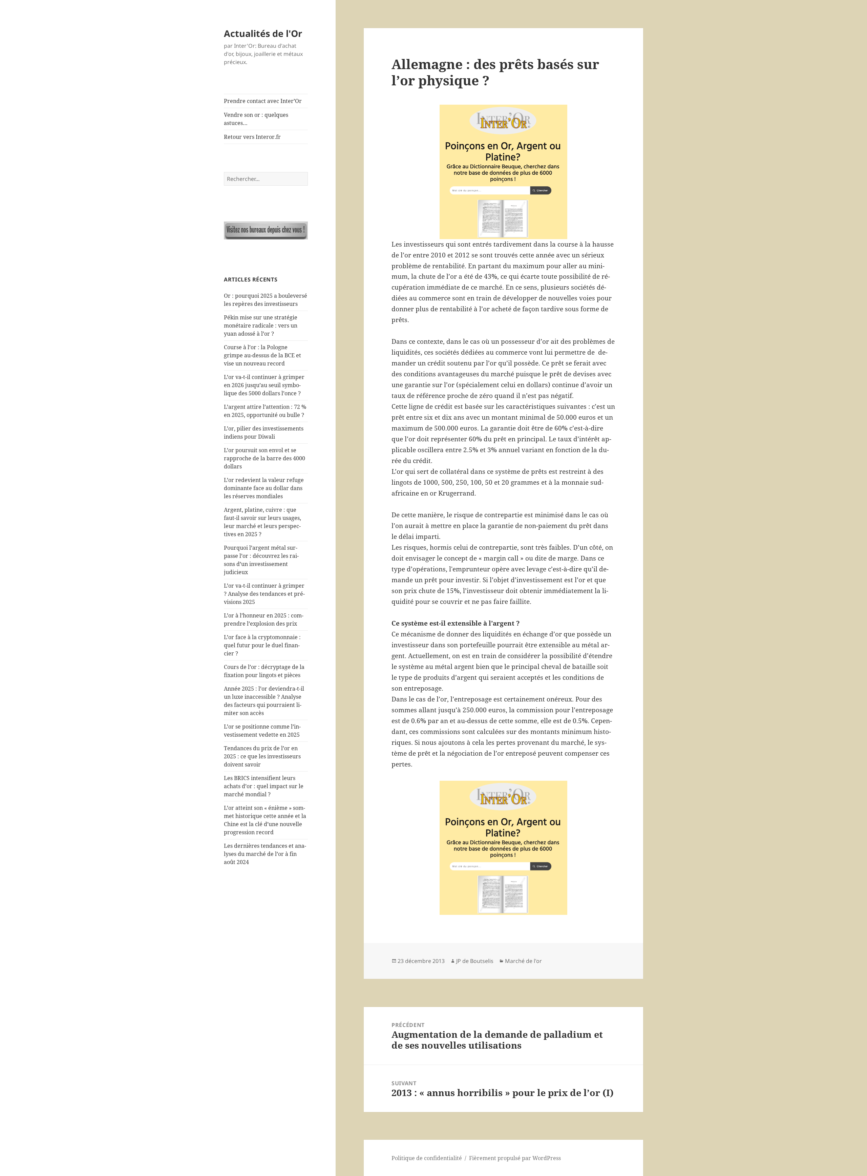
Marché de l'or (523, 961)
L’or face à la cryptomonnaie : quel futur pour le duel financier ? (262, 645)
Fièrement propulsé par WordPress (515, 1158)
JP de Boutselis (474, 961)
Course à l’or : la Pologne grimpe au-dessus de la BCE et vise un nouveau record (262, 355)
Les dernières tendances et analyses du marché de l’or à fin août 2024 (265, 854)
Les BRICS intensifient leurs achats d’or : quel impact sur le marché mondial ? (263, 786)
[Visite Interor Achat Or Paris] (266, 230)
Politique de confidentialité (427, 1158)
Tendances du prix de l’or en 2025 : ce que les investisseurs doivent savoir (262, 756)
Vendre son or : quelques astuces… (256, 119)
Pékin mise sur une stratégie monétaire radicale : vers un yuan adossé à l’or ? (260, 325)
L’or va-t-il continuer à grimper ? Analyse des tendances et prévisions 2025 (264, 594)
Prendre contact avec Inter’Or (263, 101)
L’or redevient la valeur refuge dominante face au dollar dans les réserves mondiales (264, 488)
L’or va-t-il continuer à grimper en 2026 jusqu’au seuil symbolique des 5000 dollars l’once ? (264, 385)
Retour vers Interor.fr (252, 137)
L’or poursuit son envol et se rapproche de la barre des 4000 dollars (264, 458)
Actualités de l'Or (263, 33)
